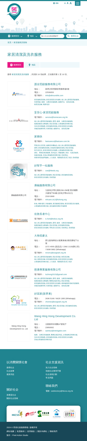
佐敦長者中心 (42, 213)
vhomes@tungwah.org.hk (56, 302)
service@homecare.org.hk (56, 117)
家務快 (38, 136)
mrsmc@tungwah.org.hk (55, 253)
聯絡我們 (53, 431)
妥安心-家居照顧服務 (46, 112)
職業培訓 (46, 104)
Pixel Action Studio (20, 435)
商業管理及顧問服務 (41, 157)
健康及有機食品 (51, 145)
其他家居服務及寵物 (57, 148)
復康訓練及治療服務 (41, 124)
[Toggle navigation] (77, 3)
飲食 (35, 203)
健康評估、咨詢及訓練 (66, 102)
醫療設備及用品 (55, 281)
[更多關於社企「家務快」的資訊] (18, 146)
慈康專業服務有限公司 (47, 269)
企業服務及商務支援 (65, 124)
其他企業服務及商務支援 (52, 155)
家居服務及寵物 (20, 42)
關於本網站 (42, 431)
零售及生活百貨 (39, 145)
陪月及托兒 (38, 150)
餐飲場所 (41, 203)
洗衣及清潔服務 (39, 126)
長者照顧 (37, 102)
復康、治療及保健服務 (49, 102)
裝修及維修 (38, 155)
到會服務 (49, 203)
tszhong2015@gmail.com (56, 274)
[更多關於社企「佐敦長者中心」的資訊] (18, 220)
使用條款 (31, 431)
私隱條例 (21, 431)
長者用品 (64, 155)
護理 (54, 121)
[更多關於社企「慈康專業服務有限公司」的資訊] (18, 277)
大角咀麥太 (41, 235)
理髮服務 (61, 153)
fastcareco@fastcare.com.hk (57, 141)
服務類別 (15, 36)
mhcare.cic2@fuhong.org (56, 200)
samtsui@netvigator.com (55, 331)
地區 (32, 36)
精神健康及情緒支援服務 (70, 283)
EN (57, 3)
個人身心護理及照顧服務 (70, 99)
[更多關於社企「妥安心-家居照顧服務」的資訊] (18, 120)
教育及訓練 (38, 104)
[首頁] (15, 11)
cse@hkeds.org (52, 171)
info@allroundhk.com (54, 95)
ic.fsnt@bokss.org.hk (54, 219)
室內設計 (54, 153)
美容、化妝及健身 (71, 153)
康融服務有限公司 (44, 185)
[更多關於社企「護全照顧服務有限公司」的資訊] (18, 93)
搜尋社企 (75, 36)
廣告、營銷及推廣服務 (42, 153)
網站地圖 (10, 431)
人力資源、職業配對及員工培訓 (60, 157)
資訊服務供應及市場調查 (58, 206)
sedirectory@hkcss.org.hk (62, 391)
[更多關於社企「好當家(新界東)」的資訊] (18, 300)
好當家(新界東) (43, 293)
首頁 (9, 42)
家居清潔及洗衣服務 (20, 74)
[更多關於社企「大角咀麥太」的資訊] (18, 248)
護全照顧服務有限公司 (47, 84)
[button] (65, 3)
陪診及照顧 (53, 124)
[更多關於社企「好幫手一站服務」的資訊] (18, 170)
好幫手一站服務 (43, 165)
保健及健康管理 (39, 128)
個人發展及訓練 (39, 259)
